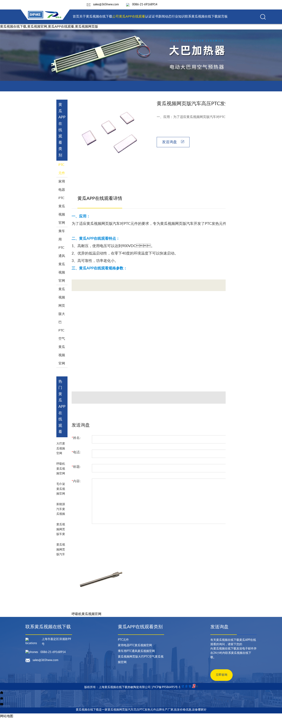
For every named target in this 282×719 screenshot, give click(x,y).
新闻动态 (165, 16)
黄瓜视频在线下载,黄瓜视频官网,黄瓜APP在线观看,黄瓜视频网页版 (49, 26)
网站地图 (6, 716)
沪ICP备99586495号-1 (166, 687)
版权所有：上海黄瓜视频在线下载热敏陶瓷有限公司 (118, 687)
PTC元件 (123, 639)
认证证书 (151, 16)
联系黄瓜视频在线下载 (201, 16)
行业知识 (178, 16)
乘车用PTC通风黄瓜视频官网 (61, 256)
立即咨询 (221, 674)
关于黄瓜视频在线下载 (95, 16)
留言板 (223, 16)
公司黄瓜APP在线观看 (128, 16)
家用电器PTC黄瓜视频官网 (135, 645)
